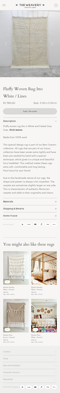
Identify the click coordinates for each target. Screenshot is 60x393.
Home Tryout (10, 216)
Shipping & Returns (13, 209)
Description (9, 121)
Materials (8, 202)
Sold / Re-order (30, 111)
